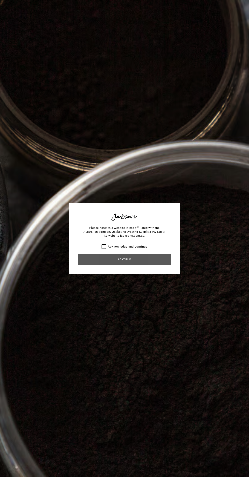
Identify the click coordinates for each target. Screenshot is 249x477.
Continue (124, 259)
